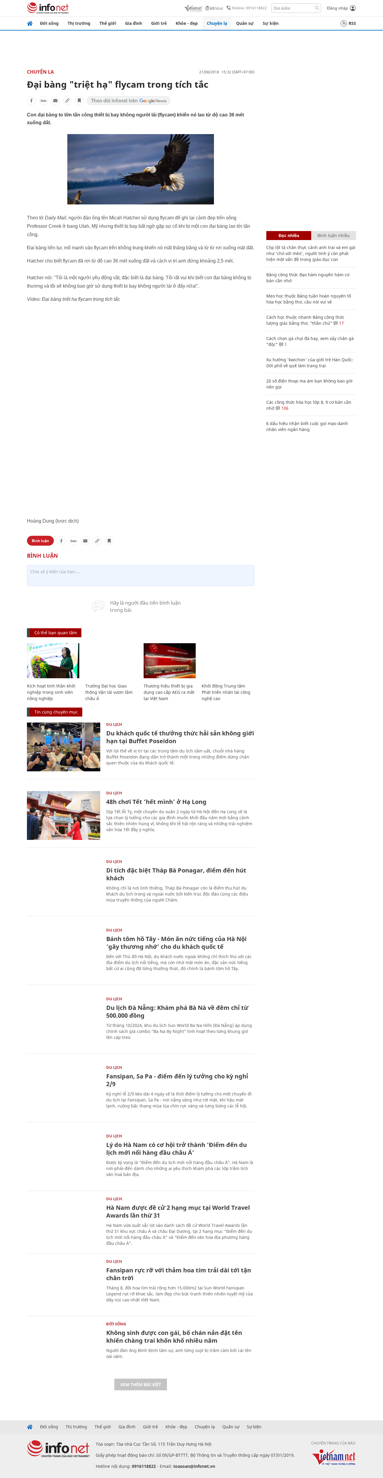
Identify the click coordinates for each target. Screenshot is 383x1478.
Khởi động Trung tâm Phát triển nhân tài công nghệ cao (226, 692)
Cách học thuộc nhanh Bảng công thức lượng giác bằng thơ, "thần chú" (305, 320)
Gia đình (133, 23)
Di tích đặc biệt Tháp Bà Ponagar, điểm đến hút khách (176, 874)
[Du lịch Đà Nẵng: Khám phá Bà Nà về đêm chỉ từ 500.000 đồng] (63, 1021)
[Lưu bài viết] (79, 100)
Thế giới (107, 23)
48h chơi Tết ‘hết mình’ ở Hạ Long (156, 802)
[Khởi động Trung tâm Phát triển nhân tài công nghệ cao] (228, 660)
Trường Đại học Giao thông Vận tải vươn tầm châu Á (109, 692)
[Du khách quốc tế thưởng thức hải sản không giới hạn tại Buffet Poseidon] (63, 747)
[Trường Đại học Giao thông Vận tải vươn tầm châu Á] (111, 660)
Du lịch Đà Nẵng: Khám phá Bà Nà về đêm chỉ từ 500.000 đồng (177, 1011)
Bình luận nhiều (333, 235)
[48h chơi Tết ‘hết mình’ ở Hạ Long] (63, 815)
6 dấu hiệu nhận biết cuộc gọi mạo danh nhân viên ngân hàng (307, 426)
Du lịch (114, 724)
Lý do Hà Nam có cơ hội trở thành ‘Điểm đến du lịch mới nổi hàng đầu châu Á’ (176, 1149)
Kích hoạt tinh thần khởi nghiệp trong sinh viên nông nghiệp (51, 692)
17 (341, 323)
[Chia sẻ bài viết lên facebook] (31, 100)
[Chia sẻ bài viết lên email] (55, 100)
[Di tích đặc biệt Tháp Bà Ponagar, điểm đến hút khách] (63, 884)
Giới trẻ (159, 23)
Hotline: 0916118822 (249, 7)
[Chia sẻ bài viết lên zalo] (43, 100)
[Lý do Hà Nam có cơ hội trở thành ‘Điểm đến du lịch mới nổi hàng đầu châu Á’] (63, 1158)
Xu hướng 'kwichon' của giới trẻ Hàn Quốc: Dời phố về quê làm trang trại (309, 362)
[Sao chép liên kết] (67, 100)
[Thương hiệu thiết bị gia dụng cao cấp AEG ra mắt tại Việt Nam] (170, 660)
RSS (352, 23)
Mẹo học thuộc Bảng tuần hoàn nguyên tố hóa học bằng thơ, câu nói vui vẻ (308, 299)
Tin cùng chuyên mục (56, 712)
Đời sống (49, 23)
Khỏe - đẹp (187, 23)
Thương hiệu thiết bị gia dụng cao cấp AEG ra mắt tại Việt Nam (169, 692)
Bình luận (40, 540)
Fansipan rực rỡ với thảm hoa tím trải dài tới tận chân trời (178, 1274)
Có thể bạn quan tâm (55, 632)
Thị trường (79, 23)
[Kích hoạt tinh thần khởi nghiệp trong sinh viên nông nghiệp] (53, 660)
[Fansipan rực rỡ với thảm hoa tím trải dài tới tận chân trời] (63, 1284)
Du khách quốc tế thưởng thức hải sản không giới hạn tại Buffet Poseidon (180, 737)
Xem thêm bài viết (140, 1384)
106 (284, 408)
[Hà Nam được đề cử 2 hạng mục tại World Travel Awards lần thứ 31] (63, 1221)
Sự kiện (271, 23)
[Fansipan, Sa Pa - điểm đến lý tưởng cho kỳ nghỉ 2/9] (63, 1090)
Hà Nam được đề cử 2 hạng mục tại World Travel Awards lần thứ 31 (178, 1211)
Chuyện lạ (217, 23)
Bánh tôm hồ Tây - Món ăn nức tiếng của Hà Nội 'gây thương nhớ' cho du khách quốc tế (176, 943)
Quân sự (245, 23)
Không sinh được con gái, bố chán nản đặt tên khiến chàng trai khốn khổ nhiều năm (174, 1337)
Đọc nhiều (289, 235)
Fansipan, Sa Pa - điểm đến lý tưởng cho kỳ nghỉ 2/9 (177, 1080)
